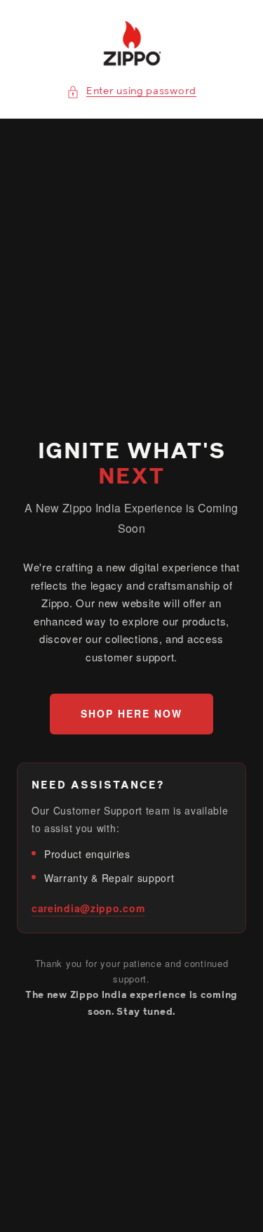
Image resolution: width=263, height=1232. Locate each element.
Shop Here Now (131, 713)
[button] (131, 91)
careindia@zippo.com (88, 908)
